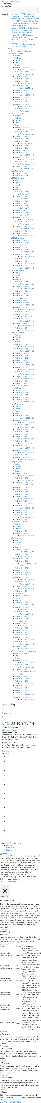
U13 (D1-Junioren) (17, 270)
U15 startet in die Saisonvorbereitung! (25, 38)
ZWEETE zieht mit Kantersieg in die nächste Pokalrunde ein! (25, 18)
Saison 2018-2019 (22, 92)
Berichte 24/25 (25, 199)
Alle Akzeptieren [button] (16, 881)
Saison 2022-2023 (22, 79)
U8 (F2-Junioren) (17, 593)
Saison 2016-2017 (22, 99)
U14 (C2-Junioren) (17, 238)
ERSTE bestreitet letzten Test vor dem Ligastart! (25, 29)
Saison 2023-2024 (22, 76)
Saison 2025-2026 (22, 67)
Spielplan (18, 58)
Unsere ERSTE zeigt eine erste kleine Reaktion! (24, 32)
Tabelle (18, 60)
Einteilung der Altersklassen (21, 51)
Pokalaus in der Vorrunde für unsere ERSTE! (24, 41)
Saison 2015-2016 (22, 102)
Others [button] (2, 1089)
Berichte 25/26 (25, 194)
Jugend (9, 49)
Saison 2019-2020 (22, 90)
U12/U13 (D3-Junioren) (19, 385)
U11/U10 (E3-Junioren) (19, 522)
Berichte (18, 65)
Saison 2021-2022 (22, 81)
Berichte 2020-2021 (27, 88)
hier (10, 751)
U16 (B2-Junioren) (17, 171)
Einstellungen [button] (5, 881)
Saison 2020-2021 (22, 85)
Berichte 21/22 (25, 208)
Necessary (6, 932)
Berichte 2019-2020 (27, 252)
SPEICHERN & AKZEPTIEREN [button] (11, 1102)
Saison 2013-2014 (22, 109)
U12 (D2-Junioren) (17, 332)
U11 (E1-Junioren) (17, 404)
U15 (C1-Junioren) (17, 178)
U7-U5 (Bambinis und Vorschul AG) (23, 651)
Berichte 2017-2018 (27, 256)
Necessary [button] (4, 929)
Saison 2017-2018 (22, 97)
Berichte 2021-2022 (27, 83)
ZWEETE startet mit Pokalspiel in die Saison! (25, 25)
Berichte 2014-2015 (27, 106)
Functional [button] (4, 1031)
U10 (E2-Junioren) (17, 462)
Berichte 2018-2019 (27, 95)
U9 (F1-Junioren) (17, 538)
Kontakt (9, 845)
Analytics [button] (3, 1060)
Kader (17, 55)
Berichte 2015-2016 (27, 159)
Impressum (10, 848)
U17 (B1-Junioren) (17, 113)
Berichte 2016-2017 (27, 155)
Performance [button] (4, 1046)
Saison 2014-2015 (22, 104)
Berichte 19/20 (25, 215)
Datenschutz (10, 850)
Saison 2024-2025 (22, 72)
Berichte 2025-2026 (27, 69)
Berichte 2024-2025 (27, 74)
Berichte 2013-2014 (27, 111)
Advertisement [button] (5, 1075)
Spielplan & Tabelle (22, 595)
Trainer (17, 62)
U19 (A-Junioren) (17, 53)
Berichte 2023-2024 (27, 427)
